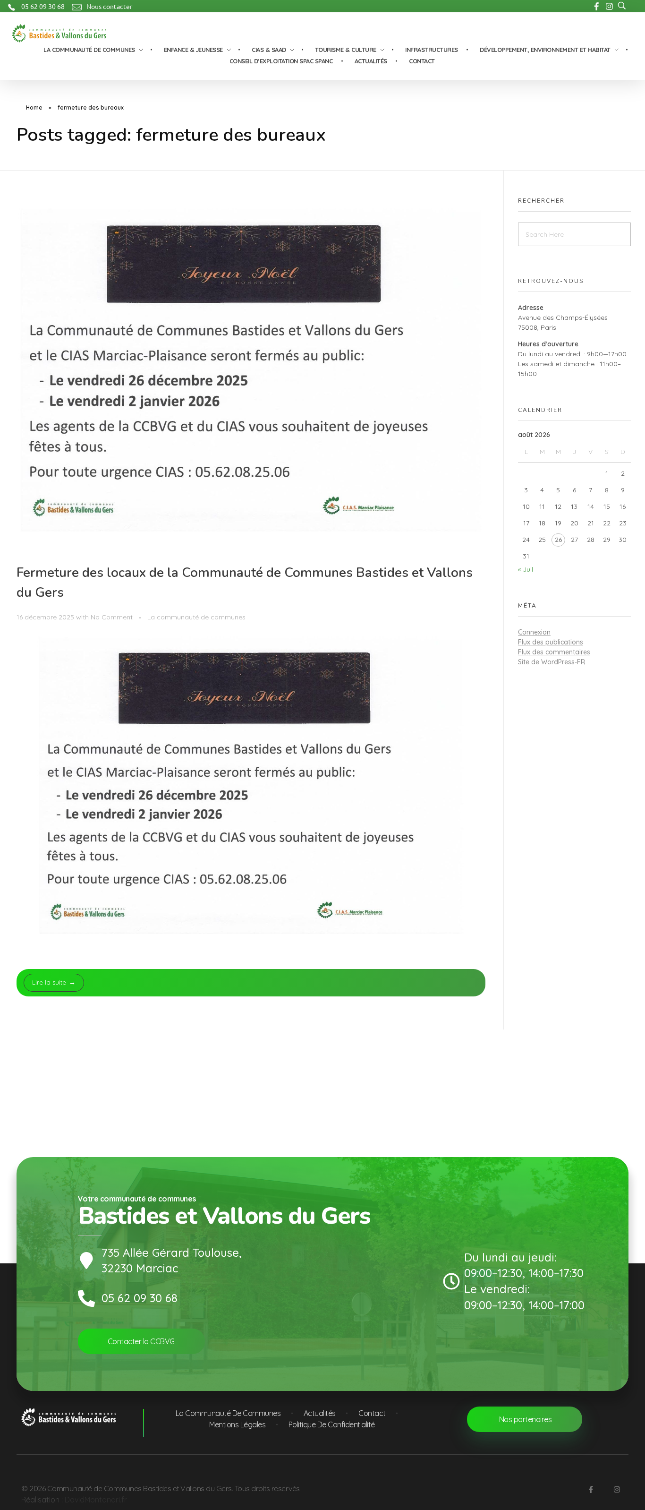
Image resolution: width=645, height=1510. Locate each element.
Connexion (534, 632)
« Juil (525, 569)
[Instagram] (617, 1490)
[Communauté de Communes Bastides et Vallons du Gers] (59, 33)
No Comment (112, 617)
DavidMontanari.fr (96, 1499)
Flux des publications (550, 642)
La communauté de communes (196, 617)
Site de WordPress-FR (551, 662)
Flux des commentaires (554, 652)
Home (34, 107)
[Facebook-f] (591, 1490)
